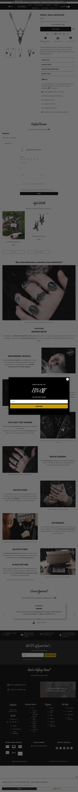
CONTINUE (39, 406)
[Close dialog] (67, 379)
